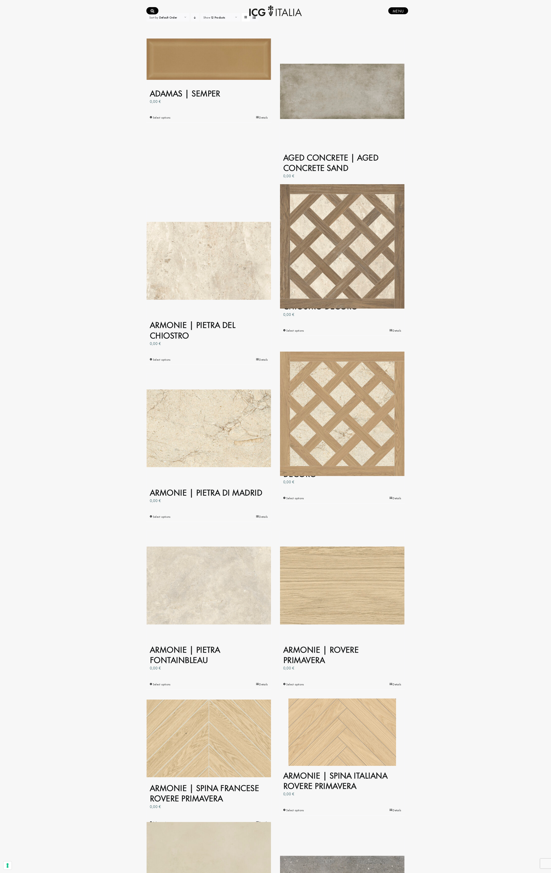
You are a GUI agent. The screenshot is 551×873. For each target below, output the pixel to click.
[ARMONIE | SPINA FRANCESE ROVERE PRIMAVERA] (209, 738)
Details (263, 117)
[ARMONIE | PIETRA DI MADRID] (209, 428)
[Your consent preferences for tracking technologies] (7, 865)
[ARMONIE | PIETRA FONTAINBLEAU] (209, 585)
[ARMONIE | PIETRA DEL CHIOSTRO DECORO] (342, 246)
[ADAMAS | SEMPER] (209, 59)
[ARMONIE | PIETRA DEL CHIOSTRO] (209, 260)
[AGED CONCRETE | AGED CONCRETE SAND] (342, 91)
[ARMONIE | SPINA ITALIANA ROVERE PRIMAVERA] (342, 732)
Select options (161, 117)
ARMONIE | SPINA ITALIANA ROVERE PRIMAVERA (335, 779)
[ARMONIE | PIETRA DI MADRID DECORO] (342, 414)
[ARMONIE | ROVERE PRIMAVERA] (342, 585)
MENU (398, 11)
